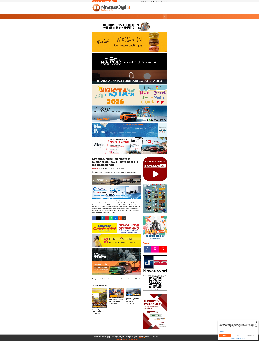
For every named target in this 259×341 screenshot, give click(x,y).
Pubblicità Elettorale (153, 21)
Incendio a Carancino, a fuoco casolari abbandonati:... (99, 299)
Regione (140, 16)
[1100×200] (129, 77)
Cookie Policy (232, 338)
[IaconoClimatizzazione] (116, 192)
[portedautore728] (116, 240)
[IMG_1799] (116, 228)
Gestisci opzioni (251, 335)
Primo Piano (114, 16)
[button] (256, 322)
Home (107, 16)
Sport (150, 16)
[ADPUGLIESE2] (116, 268)
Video (145, 16)
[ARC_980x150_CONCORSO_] (129, 26)
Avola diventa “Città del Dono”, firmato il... (133, 300)
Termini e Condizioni (133, 339)
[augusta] (129, 94)
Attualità (156, 16)
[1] (155, 311)
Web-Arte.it (141, 337)
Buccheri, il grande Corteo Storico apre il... (116, 310)
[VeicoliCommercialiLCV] (129, 61)
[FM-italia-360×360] (155, 169)
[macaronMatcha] (129, 42)
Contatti (114, 1)
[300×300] (155, 227)
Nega (238, 335)
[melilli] (155, 198)
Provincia (134, 16)
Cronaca (121, 16)
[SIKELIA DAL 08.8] (129, 145)
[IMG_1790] (129, 114)
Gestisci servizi (222, 331)
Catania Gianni (104, 168)
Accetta (225, 335)
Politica (127, 16)
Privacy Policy (118, 339)
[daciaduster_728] (116, 180)
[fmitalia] (129, 129)
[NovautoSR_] (155, 273)
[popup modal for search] (165, 16)
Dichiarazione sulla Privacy (240, 338)
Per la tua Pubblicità (106, 1)
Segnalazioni (96, 1)
